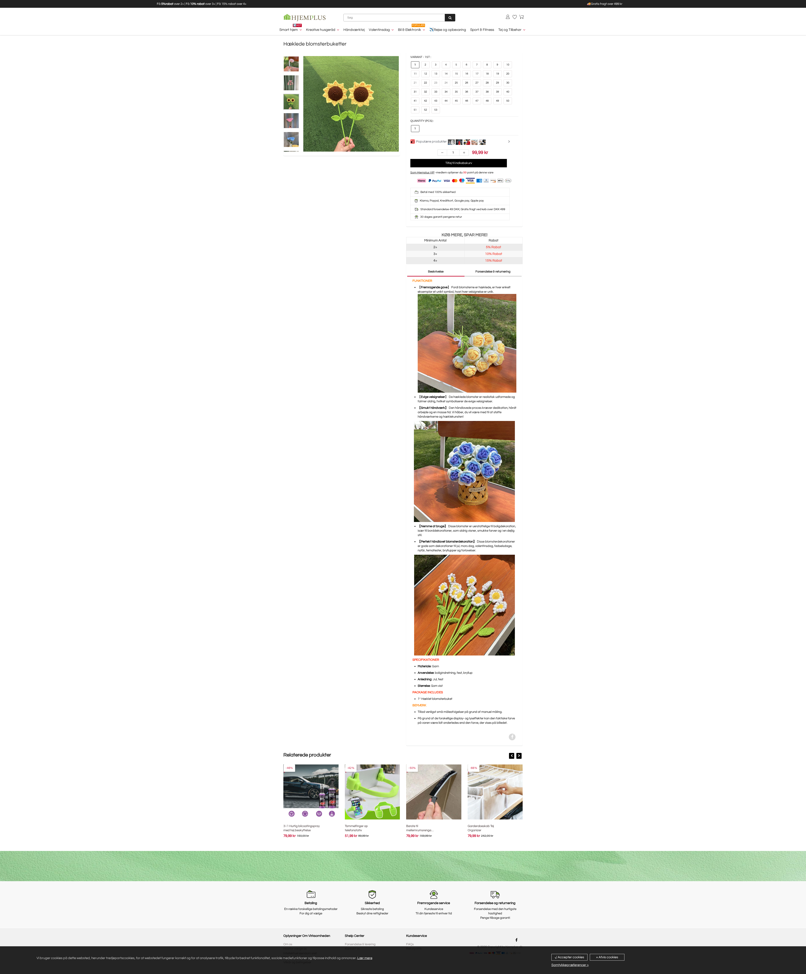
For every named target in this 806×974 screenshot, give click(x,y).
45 (456, 100)
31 (415, 91)
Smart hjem (288, 30)
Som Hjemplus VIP (422, 172)
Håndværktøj (354, 30)
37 (476, 91)
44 (446, 100)
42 (425, 100)
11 (415, 73)
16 (466, 73)
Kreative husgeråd (320, 30)
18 (487, 73)
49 (497, 100)
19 (497, 73)
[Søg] (450, 17)
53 (435, 109)
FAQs (410, 944)
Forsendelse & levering (360, 944)
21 (415, 82)
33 (435, 91)
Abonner (444, 870)
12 (425, 73)
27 (476, 82)
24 (446, 82)
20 (507, 73)
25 (456, 82)
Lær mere (364, 958)
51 (415, 109)
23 (435, 82)
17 (476, 73)
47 (476, 100)
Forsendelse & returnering (492, 271)
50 (507, 100)
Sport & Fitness (482, 30)
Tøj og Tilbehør (509, 30)
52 (425, 109)
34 (446, 91)
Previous (287, 113)
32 (425, 91)
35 (456, 91)
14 (446, 73)
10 (507, 64)
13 (435, 73)
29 (497, 82)
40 (507, 91)
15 (456, 73)
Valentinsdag (379, 30)
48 (487, 100)
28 (487, 82)
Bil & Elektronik (409, 30)
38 (487, 91)
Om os (287, 944)
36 (466, 91)
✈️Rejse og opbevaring (447, 30)
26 (466, 82)
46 (466, 100)
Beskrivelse (436, 271)
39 (497, 91)
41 (415, 100)
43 (435, 100)
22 (425, 82)
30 (507, 82)
